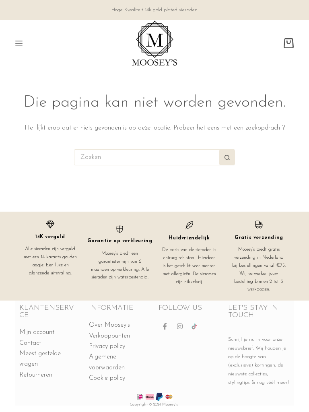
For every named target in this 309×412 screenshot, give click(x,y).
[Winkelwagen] (289, 43)
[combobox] (146, 157)
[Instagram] (179, 326)
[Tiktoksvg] (194, 326)
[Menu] (19, 43)
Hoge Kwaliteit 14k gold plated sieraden (154, 9)
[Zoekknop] (227, 157)
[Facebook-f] (165, 326)
